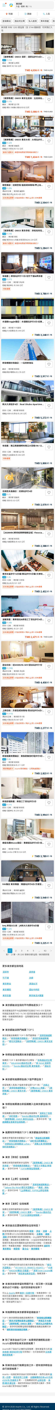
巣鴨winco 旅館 (37, 1087)
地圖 (11, 13)
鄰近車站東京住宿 (26, 1273)
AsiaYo (12, 1293)
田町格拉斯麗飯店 (38, 1140)
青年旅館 (45, 21)
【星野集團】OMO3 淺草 (20, 1212)
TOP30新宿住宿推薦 (29, 1168)
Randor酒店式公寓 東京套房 (27, 1066)
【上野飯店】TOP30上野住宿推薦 (25, 1192)
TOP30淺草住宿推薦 (29, 1215)
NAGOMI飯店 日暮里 (19, 1270)
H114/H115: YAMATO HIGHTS (29, 1267)
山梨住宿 (41, 1380)
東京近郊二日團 (20, 1377)
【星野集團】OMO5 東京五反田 (27, 1043)
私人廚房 (33, 21)
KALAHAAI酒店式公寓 (21, 1063)
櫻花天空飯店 (15, 1041)
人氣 (48, 13)
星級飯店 (6, 21)
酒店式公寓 (20, 21)
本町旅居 (13, 1116)
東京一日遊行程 (27, 1293)
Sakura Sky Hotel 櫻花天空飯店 (19, 1187)
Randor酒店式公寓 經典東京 (35, 1116)
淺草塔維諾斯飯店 (17, 1087)
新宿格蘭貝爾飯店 (19, 1038)
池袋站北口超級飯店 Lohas (17, 1143)
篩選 (29, 13)
